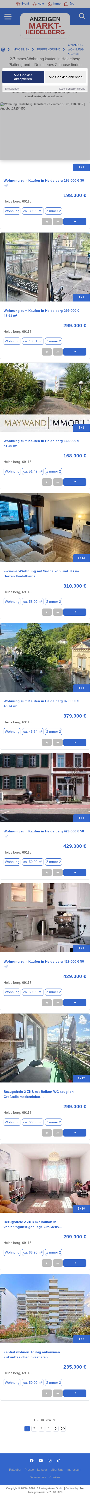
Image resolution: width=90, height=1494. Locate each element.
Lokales (42, 1469)
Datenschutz (38, 1477)
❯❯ (62, 1428)
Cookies (54, 1477)
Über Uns (57, 1469)
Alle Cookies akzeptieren (23, 77)
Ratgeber (15, 1469)
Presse (29, 1469)
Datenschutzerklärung (72, 88)
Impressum (74, 1469)
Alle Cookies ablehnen (66, 77)
